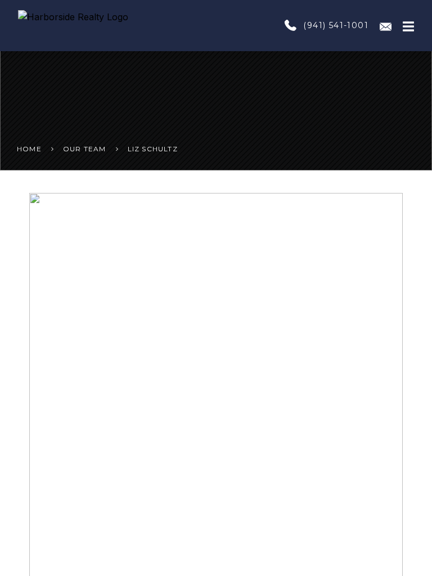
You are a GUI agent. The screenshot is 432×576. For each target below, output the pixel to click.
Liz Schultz (153, 149)
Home (29, 149)
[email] (386, 25)
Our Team (84, 149)
